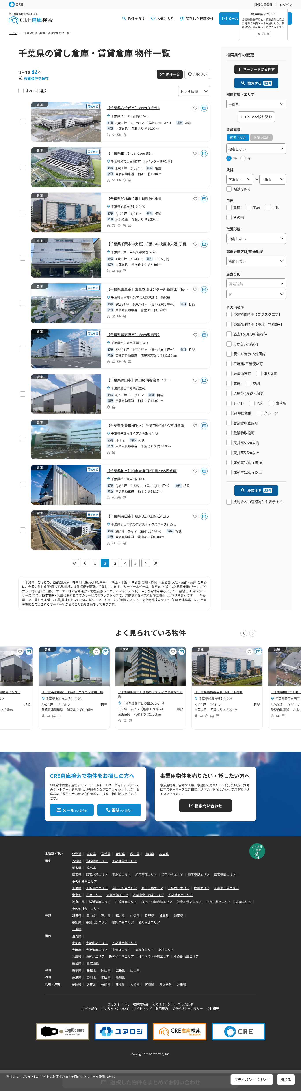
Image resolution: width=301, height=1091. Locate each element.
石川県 (105, 915)
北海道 (76, 854)
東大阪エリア (121, 949)
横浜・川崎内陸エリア (156, 901)
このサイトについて (115, 1008)
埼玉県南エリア (225, 874)
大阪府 (76, 949)
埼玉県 (76, 874)
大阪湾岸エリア (97, 949)
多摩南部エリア (117, 895)
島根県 (91, 970)
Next (252, 633)
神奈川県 (78, 901)
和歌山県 (93, 963)
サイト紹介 (89, 1008)
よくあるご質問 (257, 848)
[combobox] (256, 283)
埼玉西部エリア (146, 874)
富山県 (91, 915)
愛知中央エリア (123, 922)
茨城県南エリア (97, 861)
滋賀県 (76, 936)
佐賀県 (91, 984)
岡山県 (105, 970)
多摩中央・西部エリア (148, 895)
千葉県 (76, 888)
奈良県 (76, 963)
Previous (243, 633)
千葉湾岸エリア (97, 888)
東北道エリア (121, 874)
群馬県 (91, 867)
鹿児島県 (165, 984)
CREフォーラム (118, 1004)
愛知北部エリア (97, 922)
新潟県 (76, 915)
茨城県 (76, 861)
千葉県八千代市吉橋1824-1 (130, 116)
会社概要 (213, 1008)
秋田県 (134, 854)
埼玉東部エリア (198, 874)
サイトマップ (142, 1008)
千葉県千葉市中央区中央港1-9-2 (133, 252)
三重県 (76, 929)
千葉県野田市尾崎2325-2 (128, 388)
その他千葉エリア (226, 888)
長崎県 (105, 984)
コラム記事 (185, 1004)
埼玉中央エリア (172, 874)
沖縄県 (181, 984)
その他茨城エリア (124, 861)
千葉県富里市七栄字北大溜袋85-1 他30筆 (140, 297)
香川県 (91, 977)
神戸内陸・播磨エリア (153, 956)
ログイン (286, 4)
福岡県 (76, 984)
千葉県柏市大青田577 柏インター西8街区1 (141, 161)
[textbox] (256, 284)
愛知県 (76, 922)
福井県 (120, 915)
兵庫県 (76, 956)
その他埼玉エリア (84, 881)
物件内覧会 (140, 1004)
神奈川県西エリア (218, 901)
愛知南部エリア (149, 922)
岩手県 (105, 854)
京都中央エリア (97, 943)
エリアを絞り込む (258, 116)
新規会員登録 (263, 4)
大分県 (134, 984)
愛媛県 (105, 977)
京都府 (76, 943)
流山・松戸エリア (124, 888)
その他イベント (163, 1004)
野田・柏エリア (152, 888)
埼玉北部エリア (97, 874)
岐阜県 (164, 915)
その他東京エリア (180, 895)
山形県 (149, 854)
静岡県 (178, 915)
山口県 (134, 970)
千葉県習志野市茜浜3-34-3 (129, 342)
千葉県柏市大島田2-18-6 (128, 479)
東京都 (76, 895)
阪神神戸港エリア (121, 956)
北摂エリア (166, 949)
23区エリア (94, 895)
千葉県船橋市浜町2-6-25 (128, 206)
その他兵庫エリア (186, 956)
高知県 (120, 977)
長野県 (149, 915)
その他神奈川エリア (86, 908)
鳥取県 (76, 970)
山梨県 (134, 915)
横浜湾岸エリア (100, 901)
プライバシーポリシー (187, 1008)
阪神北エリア (95, 956)
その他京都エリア (124, 943)
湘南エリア (243, 901)
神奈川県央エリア (189, 901)
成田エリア (201, 888)
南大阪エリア (144, 949)
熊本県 (120, 984)
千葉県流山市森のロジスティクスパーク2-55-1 (143, 524)
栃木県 (76, 867)
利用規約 (162, 1008)
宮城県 (120, 854)
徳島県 (76, 977)
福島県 (164, 854)
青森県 (91, 854)
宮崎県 (149, 984)
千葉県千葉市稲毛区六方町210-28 (134, 433)
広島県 (120, 970)
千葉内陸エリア (178, 888)
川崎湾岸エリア (126, 901)
